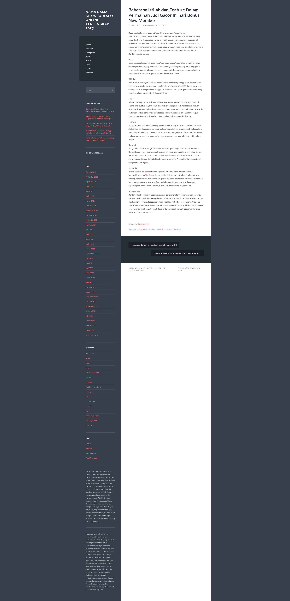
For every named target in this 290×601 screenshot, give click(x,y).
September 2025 (92, 177)
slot (87, 397)
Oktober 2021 (91, 302)
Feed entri (89, 448)
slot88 (88, 411)
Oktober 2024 (91, 215)
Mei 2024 (89, 239)
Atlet (87, 368)
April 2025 (90, 196)
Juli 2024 (89, 230)
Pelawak (89, 72)
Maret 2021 (90, 321)
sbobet (158, 229)
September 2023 (92, 254)
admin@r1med (150, 26)
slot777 (89, 406)
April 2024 (90, 244)
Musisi (88, 68)
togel (179, 229)
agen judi (136, 229)
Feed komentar (91, 453)
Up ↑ (180, 271)
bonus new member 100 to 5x (172, 155)
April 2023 (90, 273)
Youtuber (89, 48)
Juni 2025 (89, 186)
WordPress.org (91, 458)
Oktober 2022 (91, 287)
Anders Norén (193, 268)
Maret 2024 (90, 249)
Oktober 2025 (91, 172)
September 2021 (92, 306)
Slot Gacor (149, 175)
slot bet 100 (90, 401)
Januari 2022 (91, 292)
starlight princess (92, 416)
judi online (151, 229)
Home (88, 44)
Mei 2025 (89, 191)
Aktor (88, 56)
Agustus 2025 (91, 182)
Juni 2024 (89, 234)
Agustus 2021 (91, 311)
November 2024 (92, 210)
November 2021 (92, 297)
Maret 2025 (90, 201)
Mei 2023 (89, 268)
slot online (133, 129)
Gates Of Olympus (92, 373)
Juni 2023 (89, 263)
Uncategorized (91, 420)
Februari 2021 (91, 326)
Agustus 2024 (91, 225)
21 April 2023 (134, 26)
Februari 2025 (91, 206)
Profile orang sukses (93, 387)
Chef (88, 64)
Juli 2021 (89, 316)
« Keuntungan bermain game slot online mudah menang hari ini (154, 245)
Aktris (88, 60)
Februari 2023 (91, 282)
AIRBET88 (90, 353)
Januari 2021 (91, 330)
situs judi (165, 229)
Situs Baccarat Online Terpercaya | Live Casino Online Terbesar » (177, 253)
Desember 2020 (92, 335)
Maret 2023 (90, 277)
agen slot (143, 229)
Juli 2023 (89, 258)
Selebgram (90, 52)
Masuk (88, 444)
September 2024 (92, 220)
